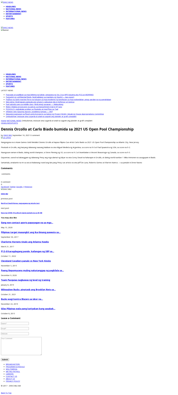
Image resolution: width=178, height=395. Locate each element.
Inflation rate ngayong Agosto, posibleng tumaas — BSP (29, 111)
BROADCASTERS (13, 364)
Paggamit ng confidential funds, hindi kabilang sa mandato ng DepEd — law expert (40, 97)
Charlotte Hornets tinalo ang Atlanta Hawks (25, 241)
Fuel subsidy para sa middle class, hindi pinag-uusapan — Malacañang (34, 104)
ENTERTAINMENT (13, 13)
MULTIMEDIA (11, 369)
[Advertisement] (89, 54)
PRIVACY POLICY (13, 381)
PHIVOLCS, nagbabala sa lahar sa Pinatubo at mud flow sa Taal (32, 109)
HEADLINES (11, 6)
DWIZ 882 (8, 135)
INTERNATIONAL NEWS (16, 11)
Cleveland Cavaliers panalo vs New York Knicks (26, 260)
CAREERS (10, 374)
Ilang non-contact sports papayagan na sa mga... (27, 222)
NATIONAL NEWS (13, 9)
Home (3, 120)
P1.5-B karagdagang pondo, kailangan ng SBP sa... (27, 251)
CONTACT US (11, 376)
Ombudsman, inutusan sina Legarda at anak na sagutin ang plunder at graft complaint (41, 116)
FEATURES (10, 18)
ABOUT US (10, 378)
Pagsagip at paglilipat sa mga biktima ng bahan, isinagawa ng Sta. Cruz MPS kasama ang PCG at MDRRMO (50, 94)
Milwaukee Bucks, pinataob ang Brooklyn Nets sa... (28, 289)
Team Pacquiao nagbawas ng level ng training (25, 280)
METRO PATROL (13, 371)
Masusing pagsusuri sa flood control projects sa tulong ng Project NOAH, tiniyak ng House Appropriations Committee (55, 114)
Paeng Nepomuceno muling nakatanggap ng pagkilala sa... (32, 270)
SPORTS (9, 16)
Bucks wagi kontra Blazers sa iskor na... (22, 299)
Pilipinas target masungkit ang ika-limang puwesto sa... (31, 232)
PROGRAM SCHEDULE (15, 366)
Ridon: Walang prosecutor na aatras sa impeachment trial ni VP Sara (34, 106)
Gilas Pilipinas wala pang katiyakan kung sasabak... (28, 308)
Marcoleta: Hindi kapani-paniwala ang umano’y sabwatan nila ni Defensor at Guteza (40, 102)
